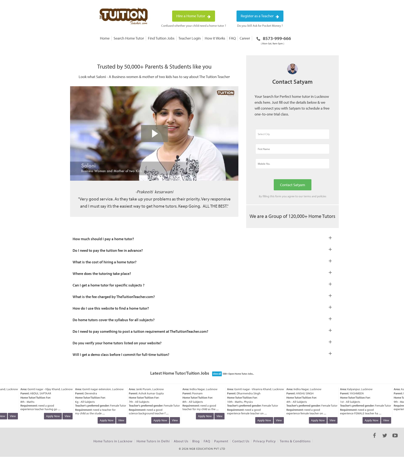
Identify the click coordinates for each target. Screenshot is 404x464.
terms (307, 196)
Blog (196, 441)
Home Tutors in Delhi (153, 441)
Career (245, 38)
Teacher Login (189, 38)
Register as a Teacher (257, 15)
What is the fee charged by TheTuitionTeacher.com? (114, 296)
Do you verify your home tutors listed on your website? (117, 343)
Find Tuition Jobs (161, 38)
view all (217, 373)
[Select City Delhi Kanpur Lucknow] (292, 136)
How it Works (215, 38)
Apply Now (49, 416)
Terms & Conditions (295, 441)
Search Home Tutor (129, 38)
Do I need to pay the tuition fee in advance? (108, 250)
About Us (181, 441)
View (9, 416)
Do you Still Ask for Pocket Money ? (260, 26)
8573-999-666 (276, 40)
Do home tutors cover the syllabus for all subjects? (114, 319)
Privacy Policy (264, 441)
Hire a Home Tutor (191, 15)
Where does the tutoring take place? (102, 273)
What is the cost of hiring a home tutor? (105, 262)
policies (321, 196)
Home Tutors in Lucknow (113, 441)
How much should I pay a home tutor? (103, 238)
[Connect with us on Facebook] (374, 439)
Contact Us (240, 441)
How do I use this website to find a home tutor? (111, 308)
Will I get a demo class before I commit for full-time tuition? (121, 354)
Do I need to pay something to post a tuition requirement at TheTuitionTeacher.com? (140, 331)
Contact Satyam (292, 184)
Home (105, 38)
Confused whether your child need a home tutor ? (193, 26)
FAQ (232, 38)
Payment (221, 441)
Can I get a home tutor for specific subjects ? (109, 285)
